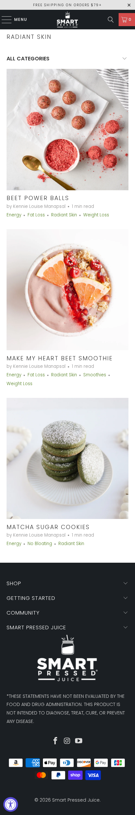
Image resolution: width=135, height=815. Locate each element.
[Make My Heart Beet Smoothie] (67, 289)
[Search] (111, 19)
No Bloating (40, 544)
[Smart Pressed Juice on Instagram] (67, 741)
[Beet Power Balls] (67, 129)
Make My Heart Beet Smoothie (60, 358)
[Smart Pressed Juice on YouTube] (79, 741)
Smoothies (94, 375)
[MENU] (3, 19)
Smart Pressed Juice (76, 800)
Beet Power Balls (38, 198)
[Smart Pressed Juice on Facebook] (55, 741)
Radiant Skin (29, 37)
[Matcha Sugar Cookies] (67, 458)
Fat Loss (36, 215)
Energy (14, 215)
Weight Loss (96, 215)
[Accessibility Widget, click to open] (10, 804)
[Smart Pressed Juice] (67, 19)
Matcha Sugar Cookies (48, 527)
